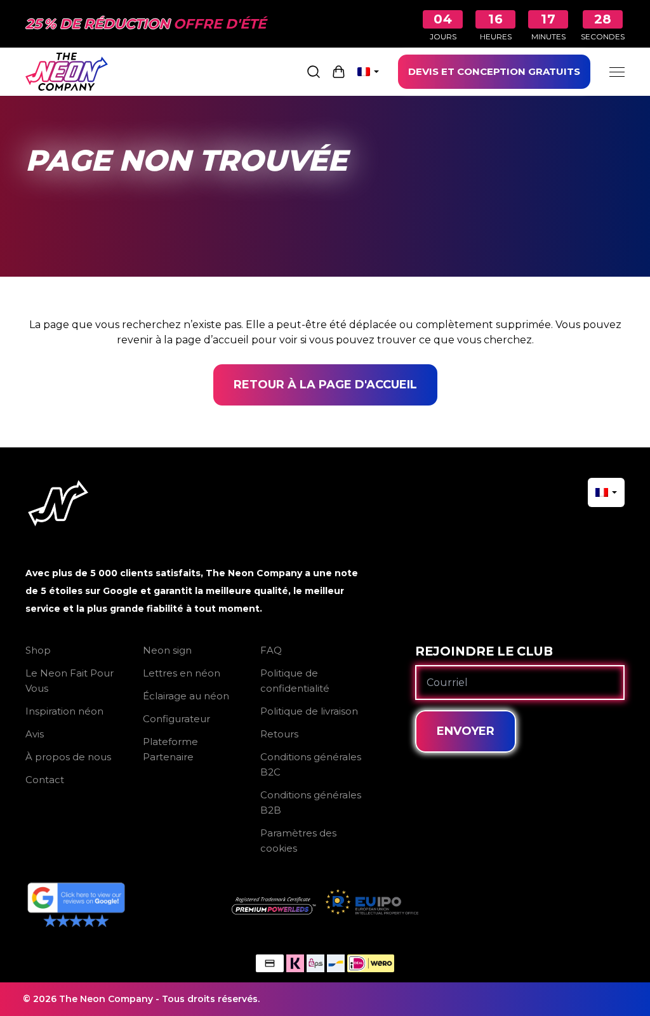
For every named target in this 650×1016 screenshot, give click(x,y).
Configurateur (176, 719)
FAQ (271, 650)
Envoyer (465, 731)
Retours (279, 734)
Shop (38, 650)
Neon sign (167, 650)
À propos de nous (68, 757)
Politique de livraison (309, 711)
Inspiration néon (64, 711)
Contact (44, 780)
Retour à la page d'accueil (325, 385)
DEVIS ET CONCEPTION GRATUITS (494, 71)
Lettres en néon (181, 673)
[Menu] (617, 71)
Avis (34, 734)
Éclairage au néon (186, 696)
